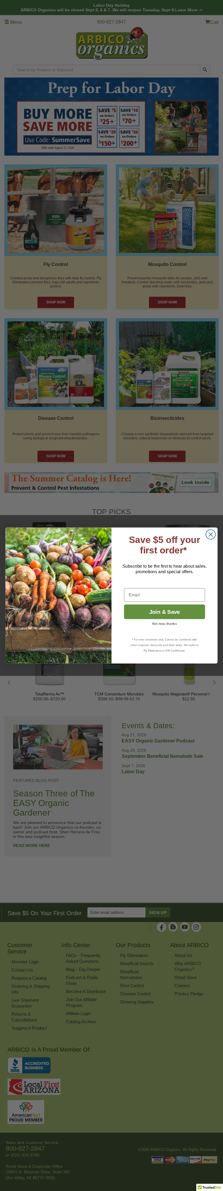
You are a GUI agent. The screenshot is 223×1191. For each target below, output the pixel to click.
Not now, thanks (164, 624)
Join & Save (164, 612)
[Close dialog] (210, 534)
